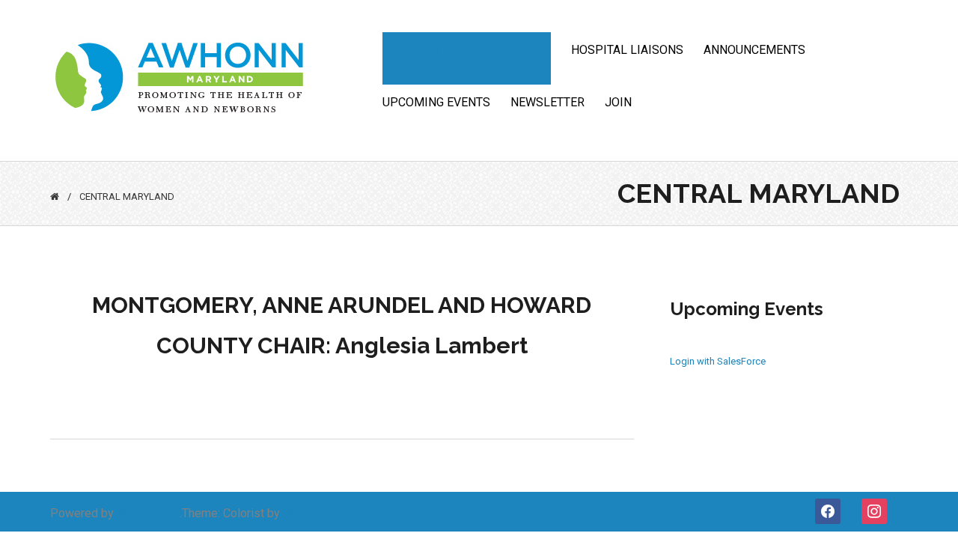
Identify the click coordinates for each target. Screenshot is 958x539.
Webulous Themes (332, 513)
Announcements (754, 50)
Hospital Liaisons (627, 50)
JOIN (618, 102)
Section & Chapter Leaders (466, 50)
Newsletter (547, 102)
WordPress (147, 513)
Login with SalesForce (718, 361)
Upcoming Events (436, 102)
